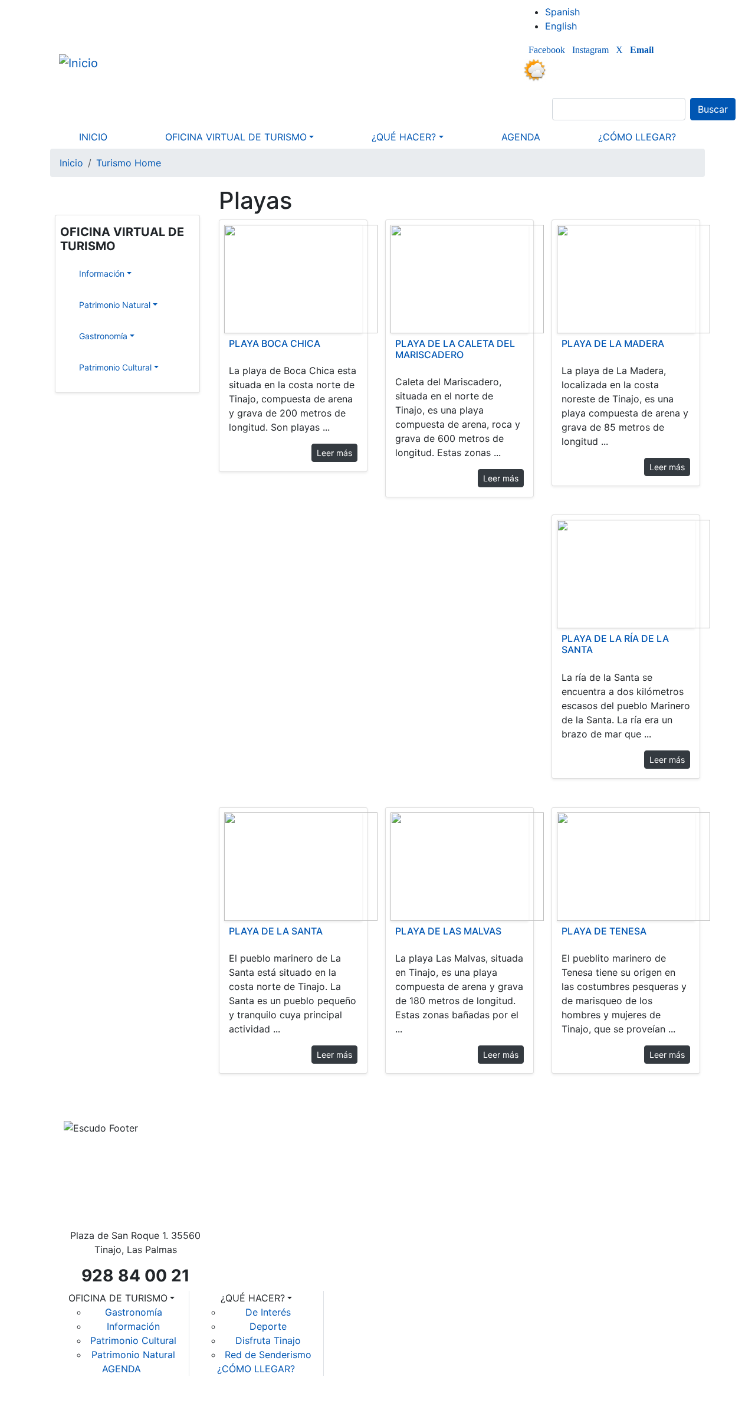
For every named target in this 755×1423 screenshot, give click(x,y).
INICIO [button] (93, 137)
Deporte (268, 1326)
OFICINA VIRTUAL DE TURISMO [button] (236, 137)
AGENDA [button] (520, 137)
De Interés (268, 1312)
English (561, 26)
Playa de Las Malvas (448, 931)
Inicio (71, 163)
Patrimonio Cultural (133, 1340)
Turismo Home (128, 163)
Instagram (590, 50)
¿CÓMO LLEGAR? (256, 1369)
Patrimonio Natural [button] (81, 305)
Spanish (562, 12)
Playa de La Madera (613, 343)
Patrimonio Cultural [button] (81, 367)
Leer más (334, 453)
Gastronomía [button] (81, 336)
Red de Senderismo (268, 1354)
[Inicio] (83, 62)
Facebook (546, 50)
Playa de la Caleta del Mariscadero (455, 348)
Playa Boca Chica (274, 343)
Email (642, 50)
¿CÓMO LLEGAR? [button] (637, 137)
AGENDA (121, 1369)
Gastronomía (133, 1312)
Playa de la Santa (276, 931)
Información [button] (81, 273)
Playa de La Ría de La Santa (615, 643)
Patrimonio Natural (133, 1354)
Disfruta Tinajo (268, 1340)
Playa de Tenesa (604, 931)
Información (133, 1326)
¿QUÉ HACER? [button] (404, 137)
